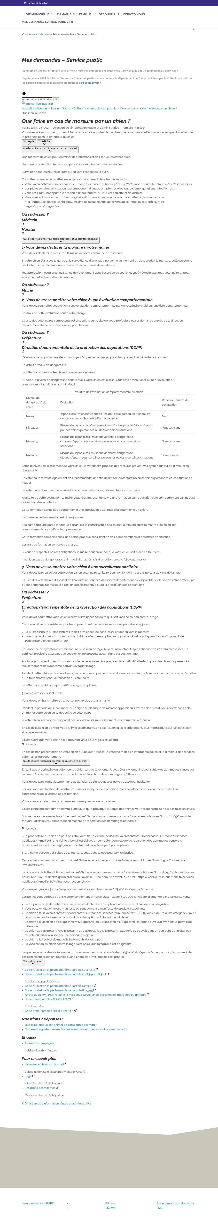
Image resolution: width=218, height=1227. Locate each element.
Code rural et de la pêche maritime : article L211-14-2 (60, 969)
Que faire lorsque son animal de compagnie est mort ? (61, 1024)
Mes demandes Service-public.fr (47, 22)
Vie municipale (37, 14)
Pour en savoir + (91, 82)
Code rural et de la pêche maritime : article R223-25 (59, 986)
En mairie (64, 14)
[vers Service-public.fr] (37, 103)
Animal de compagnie (102, 108)
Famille (85, 14)
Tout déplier (44, 141)
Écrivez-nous (134, 14)
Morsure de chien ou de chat (44, 1064)
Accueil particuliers (35, 108)
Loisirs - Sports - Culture (67, 108)
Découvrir (107, 14)
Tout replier (29, 141)
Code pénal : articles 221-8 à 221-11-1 (49, 1011)
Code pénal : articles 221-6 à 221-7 (48, 999)
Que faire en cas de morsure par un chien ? (148, 108)
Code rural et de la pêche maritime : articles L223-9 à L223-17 (66, 974)
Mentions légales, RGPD (38, 1203)
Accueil (45, 34)
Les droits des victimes (40, 1088)
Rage (28, 1076)
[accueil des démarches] (24, 94)
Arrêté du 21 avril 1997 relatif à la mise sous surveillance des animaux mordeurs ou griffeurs (86, 994)
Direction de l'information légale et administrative (58, 1103)
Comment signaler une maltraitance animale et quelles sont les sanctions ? (75, 1029)
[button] (50, 149)
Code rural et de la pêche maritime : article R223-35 (59, 990)
